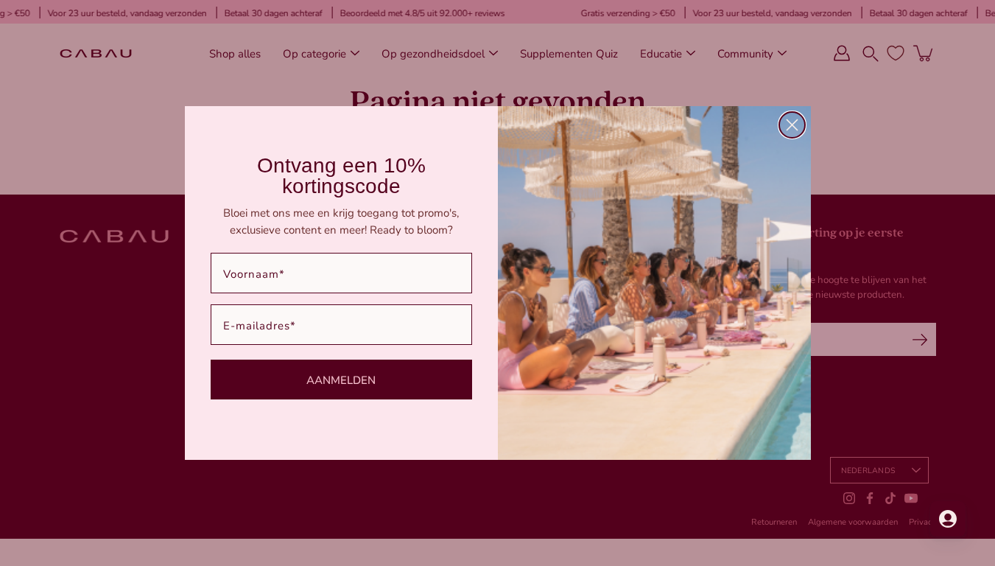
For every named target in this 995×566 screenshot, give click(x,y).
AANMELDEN (341, 379)
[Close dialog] (792, 125)
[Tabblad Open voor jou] (948, 519)
